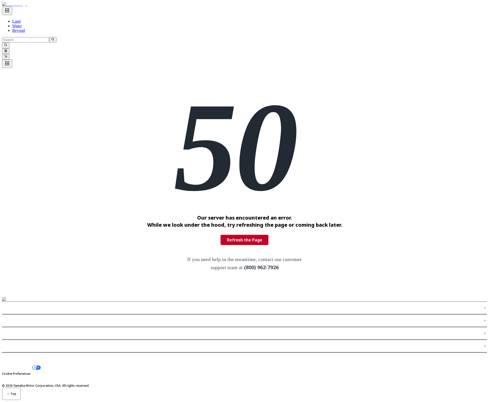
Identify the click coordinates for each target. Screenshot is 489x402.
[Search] (53, 39)
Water (17, 26)
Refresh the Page (244, 240)
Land (16, 21)
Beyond (18, 30)
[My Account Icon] (5, 51)
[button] (244, 308)
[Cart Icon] (5, 57)
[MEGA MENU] (7, 11)
